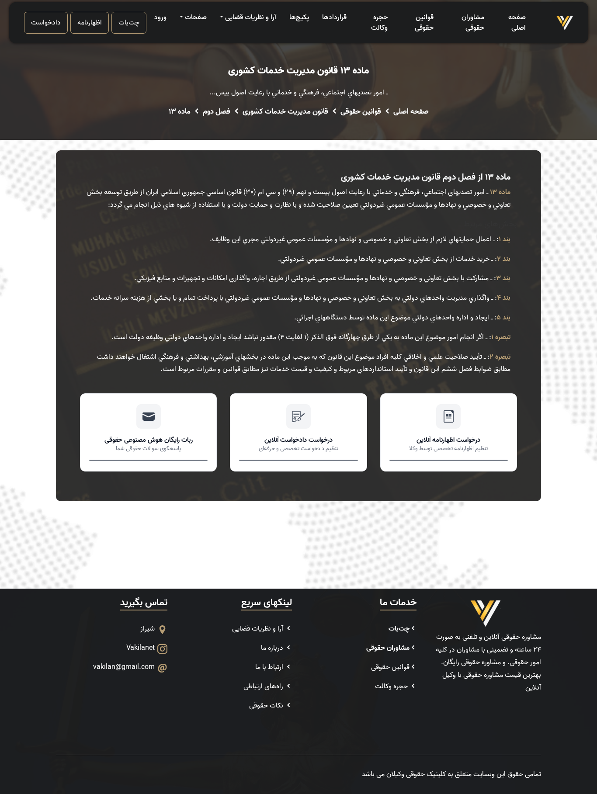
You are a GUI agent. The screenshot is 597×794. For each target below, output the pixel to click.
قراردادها (334, 17)
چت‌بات (128, 22)
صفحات (196, 17)
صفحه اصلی (517, 22)
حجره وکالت (379, 22)
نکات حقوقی (267, 705)
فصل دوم (216, 112)
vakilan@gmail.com (124, 667)
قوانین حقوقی (424, 22)
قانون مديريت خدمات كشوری (285, 112)
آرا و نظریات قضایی (250, 17)
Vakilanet (140, 648)
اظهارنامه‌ (89, 22)
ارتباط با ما (270, 667)
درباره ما (273, 648)
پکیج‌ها (299, 17)
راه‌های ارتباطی (264, 686)
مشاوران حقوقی (473, 22)
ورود (160, 17)
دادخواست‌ (46, 22)
